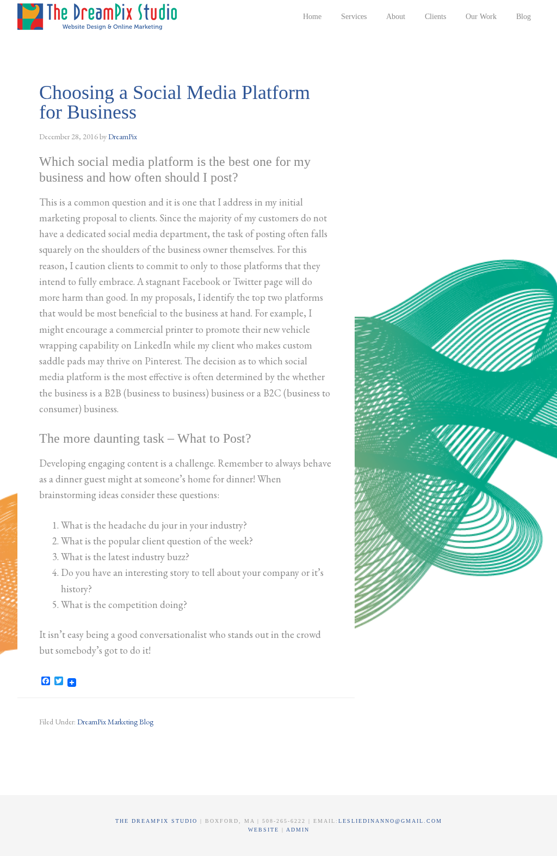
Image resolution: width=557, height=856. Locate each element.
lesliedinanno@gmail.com (390, 821)
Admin (298, 830)
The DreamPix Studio (99, 16)
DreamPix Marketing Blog (115, 722)
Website (265, 830)
